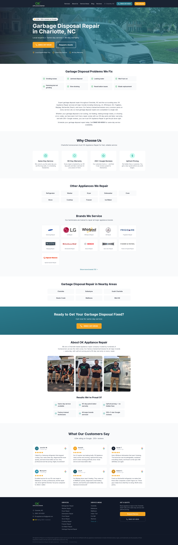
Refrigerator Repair (68, 506)
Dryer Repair (66, 511)
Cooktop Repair (66, 521)
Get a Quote (140, 3)
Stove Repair (66, 519)
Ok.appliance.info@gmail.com (44, 516)
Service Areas (84, 3)
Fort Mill (93, 516)
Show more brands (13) (88, 269)
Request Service (132, 514)
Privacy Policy (64, 542)
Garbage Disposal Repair (69, 529)
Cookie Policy (73, 542)
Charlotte (93, 506)
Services (67, 3)
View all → (94, 521)
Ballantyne (94, 508)
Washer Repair (66, 508)
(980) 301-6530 (125, 3)
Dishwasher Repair (67, 513)
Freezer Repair (66, 524)
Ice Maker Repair (67, 526)
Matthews (94, 511)
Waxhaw (93, 519)
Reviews (99, 3)
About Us (75, 3)
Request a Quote (66, 45)
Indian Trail (94, 513)
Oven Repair (65, 516)
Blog (92, 3)
